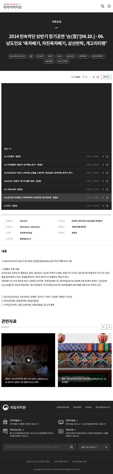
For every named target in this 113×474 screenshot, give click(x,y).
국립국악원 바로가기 (102, 407)
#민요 (59, 56)
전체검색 (103, 6)
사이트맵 (88, 407)
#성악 (50, 56)
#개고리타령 (63, 61)
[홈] (12, 3)
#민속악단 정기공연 (17, 56)
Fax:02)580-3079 (79, 461)
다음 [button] (109, 327)
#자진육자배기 (97, 56)
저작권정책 (77, 407)
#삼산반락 (49, 61)
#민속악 (40, 56)
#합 (31, 56)
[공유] (98, 77)
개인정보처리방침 (62, 407)
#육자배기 (83, 56)
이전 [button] (103, 327)
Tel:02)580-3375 (61, 461)
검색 (71, 447)
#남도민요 (71, 56)
